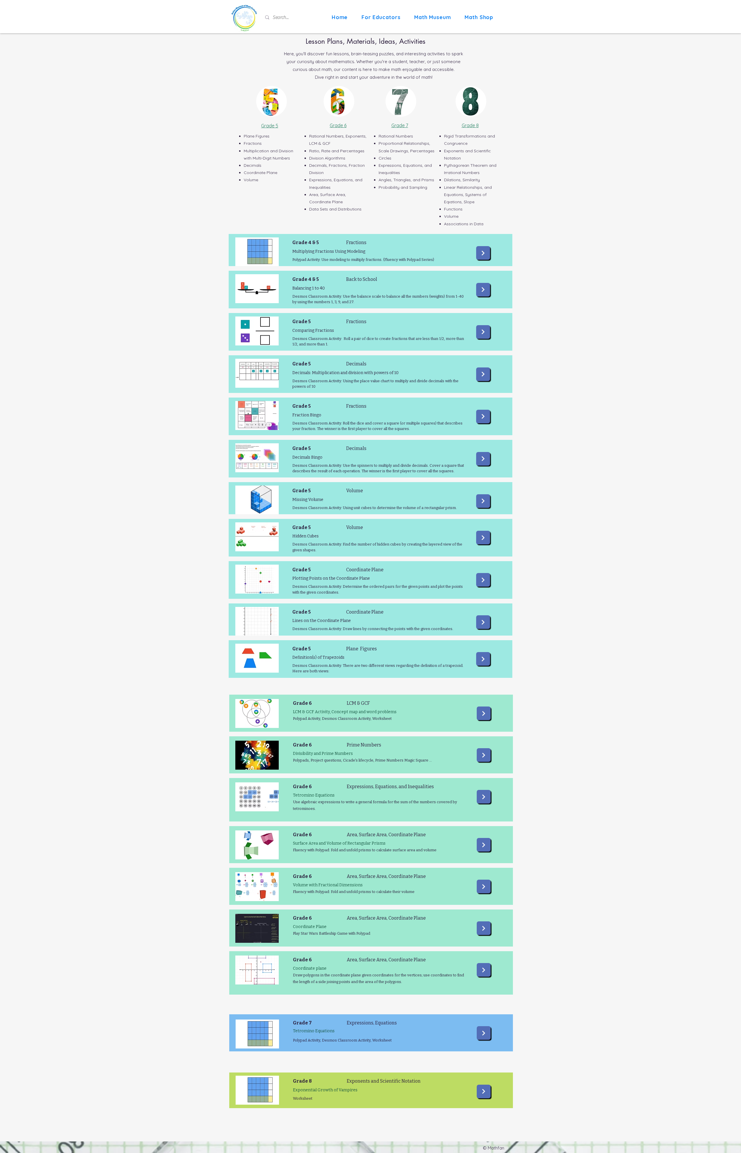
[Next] (483, 253)
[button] (381, 17)
